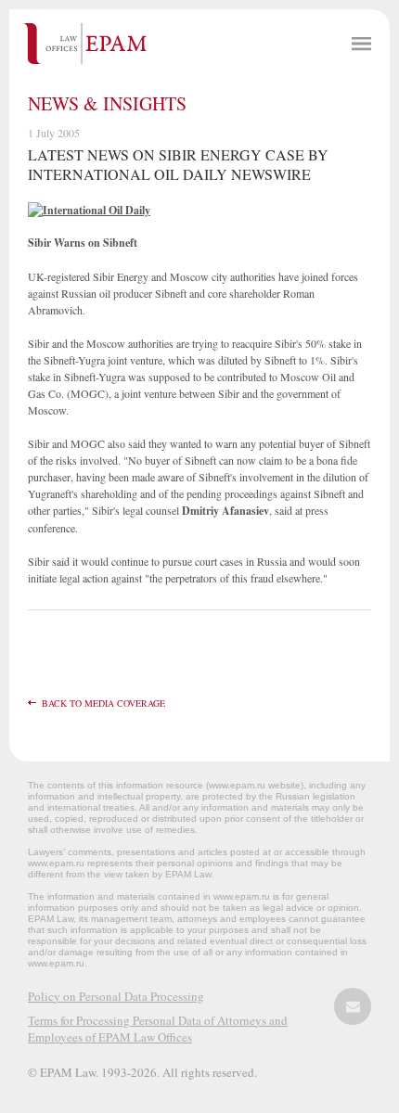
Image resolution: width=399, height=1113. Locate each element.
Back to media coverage (103, 703)
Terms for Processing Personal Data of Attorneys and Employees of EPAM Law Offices (158, 1028)
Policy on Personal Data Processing (116, 996)
